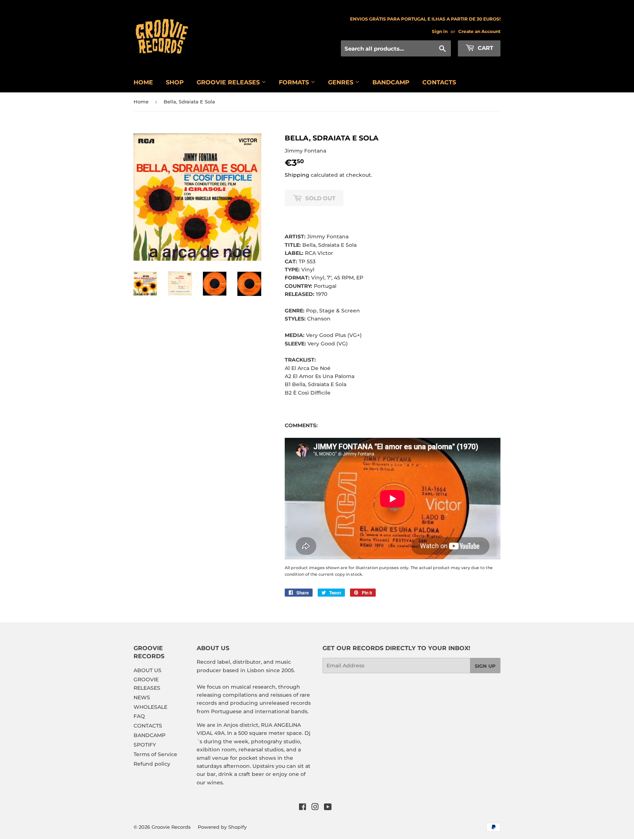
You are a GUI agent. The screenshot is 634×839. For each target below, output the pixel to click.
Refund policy (152, 764)
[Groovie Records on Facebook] (302, 808)
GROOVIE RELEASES (229, 82)
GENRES (341, 82)
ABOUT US (147, 670)
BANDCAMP (390, 82)
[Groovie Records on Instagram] (315, 808)
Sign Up (485, 666)
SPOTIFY (145, 744)
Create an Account (479, 31)
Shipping (297, 175)
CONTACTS (439, 82)
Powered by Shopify (222, 827)
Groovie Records (171, 827)
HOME (143, 82)
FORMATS (295, 82)
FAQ (139, 716)
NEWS (142, 697)
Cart (484, 47)
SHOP (175, 82)
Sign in (440, 31)
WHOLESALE (150, 707)
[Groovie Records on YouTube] (328, 808)
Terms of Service (155, 754)
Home (141, 102)
